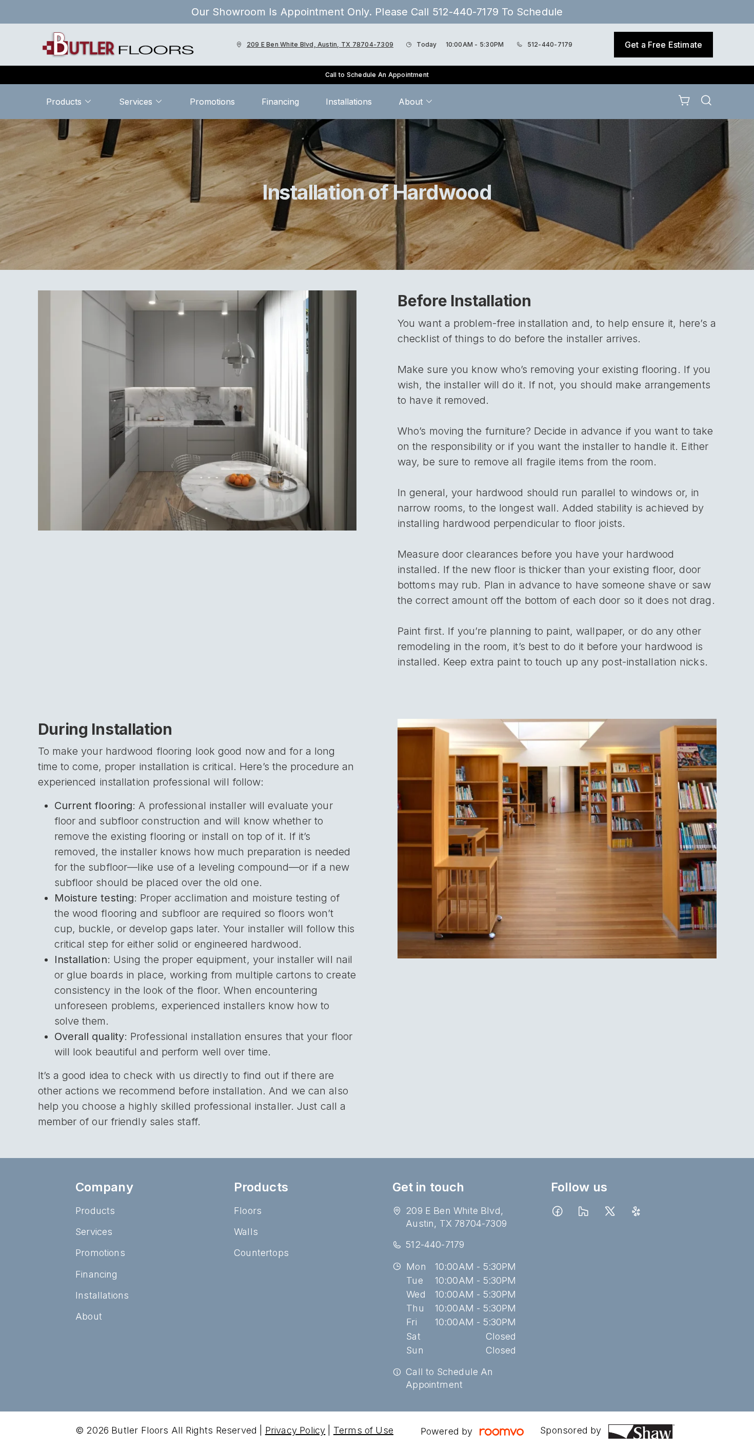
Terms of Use (363, 1430)
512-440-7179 (550, 44)
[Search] (706, 101)
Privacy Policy (295, 1430)
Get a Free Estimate (663, 45)
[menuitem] (69, 101)
